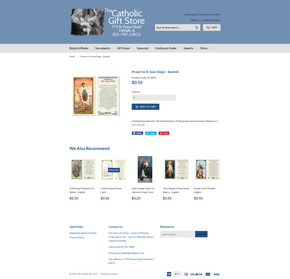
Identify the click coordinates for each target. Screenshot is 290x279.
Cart (214, 27)
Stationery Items (166, 48)
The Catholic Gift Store (87, 274)
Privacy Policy (76, 237)
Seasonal (143, 48)
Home (72, 56)
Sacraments (102, 48)
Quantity (136, 91)
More (203, 48)
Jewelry (189, 48)
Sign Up (201, 234)
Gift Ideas (123, 48)
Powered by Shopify (109, 274)
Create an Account (211, 20)
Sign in (194, 20)
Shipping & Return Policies (83, 232)
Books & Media (79, 48)
